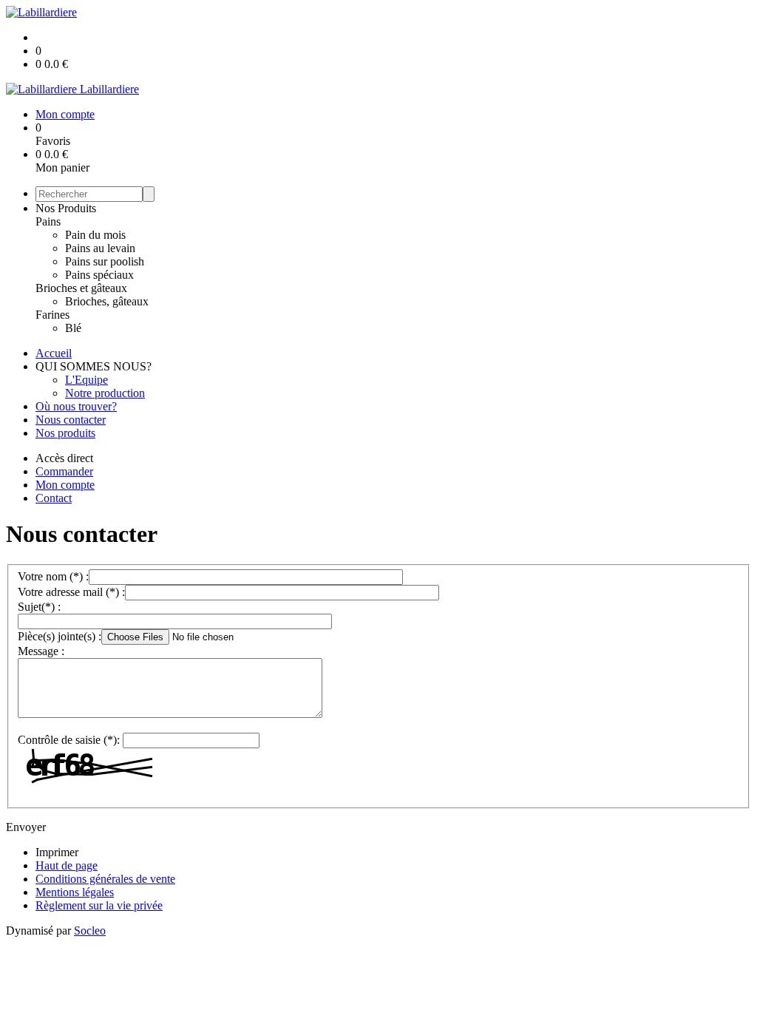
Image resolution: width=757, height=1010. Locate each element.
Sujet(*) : (39, 606)
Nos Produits (65, 208)
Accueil (53, 353)
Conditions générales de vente (105, 878)
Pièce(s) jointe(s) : (59, 636)
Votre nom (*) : (53, 576)
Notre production (105, 393)
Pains (48, 221)
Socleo (90, 930)
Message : (41, 651)
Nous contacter (70, 419)
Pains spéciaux (99, 274)
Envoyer (26, 827)
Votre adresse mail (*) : (71, 592)
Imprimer (56, 852)
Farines (52, 314)
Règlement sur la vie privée (99, 905)
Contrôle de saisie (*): (69, 739)
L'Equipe (86, 379)
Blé (73, 328)
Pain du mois (95, 234)
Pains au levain (100, 248)
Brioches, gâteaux (107, 301)
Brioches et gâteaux (81, 288)
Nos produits (65, 433)
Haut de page (66, 865)
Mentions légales (74, 892)
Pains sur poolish (104, 261)
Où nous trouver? (76, 406)
